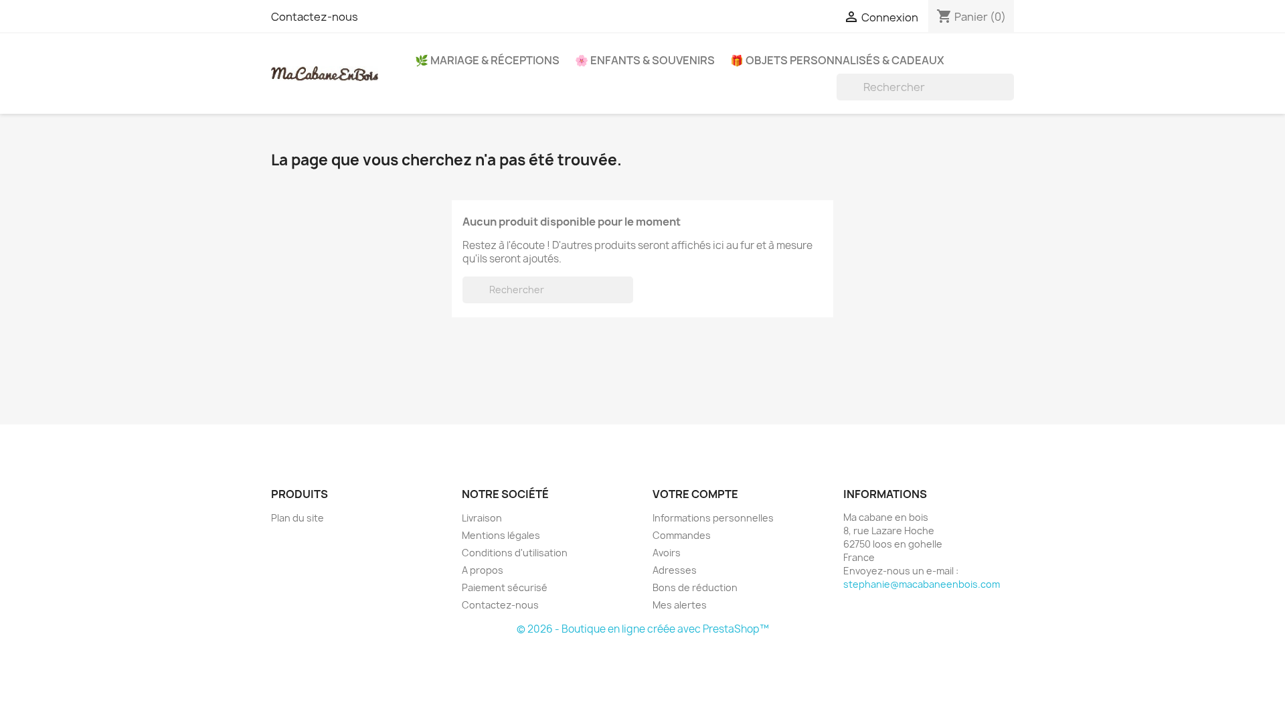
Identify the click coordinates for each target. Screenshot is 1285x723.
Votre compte (695, 494)
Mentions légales (501, 535)
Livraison (482, 517)
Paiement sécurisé (504, 587)
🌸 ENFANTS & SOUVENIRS (645, 60)
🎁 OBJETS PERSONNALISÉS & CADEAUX (837, 60)
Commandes (682, 535)
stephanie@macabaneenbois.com (921, 584)
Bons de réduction (695, 587)
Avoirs (667, 552)
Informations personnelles (713, 517)
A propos (482, 570)
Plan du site (297, 517)
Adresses (675, 570)
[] (1009, 96)
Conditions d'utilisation (515, 552)
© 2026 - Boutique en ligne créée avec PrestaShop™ (643, 629)
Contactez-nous (314, 16)
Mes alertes (680, 604)
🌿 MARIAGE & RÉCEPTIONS (487, 60)
